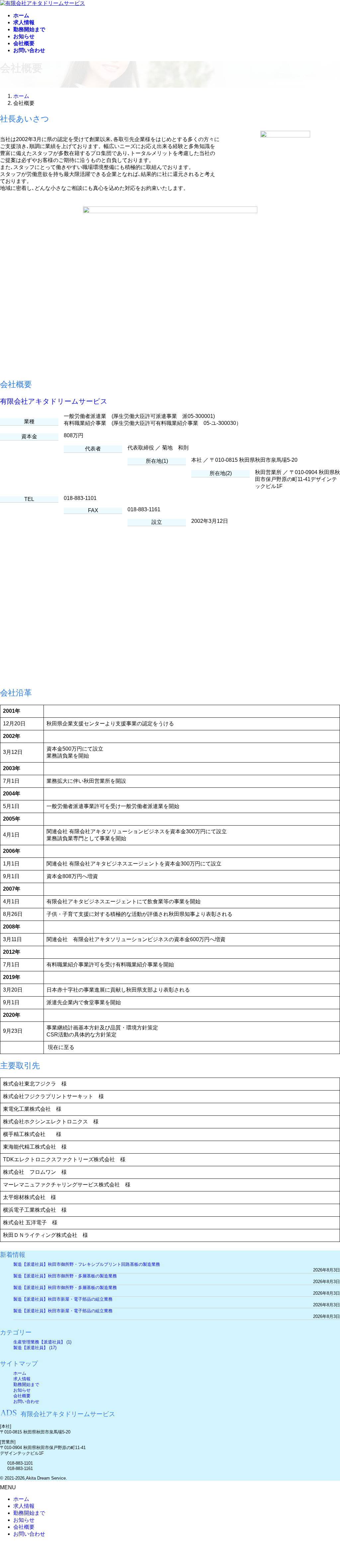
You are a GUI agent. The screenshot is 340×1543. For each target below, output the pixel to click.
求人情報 (22, 1378)
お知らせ (22, 1390)
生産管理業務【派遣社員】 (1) (42, 1342)
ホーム (19, 1373)
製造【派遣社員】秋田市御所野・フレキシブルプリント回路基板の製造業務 (86, 1264)
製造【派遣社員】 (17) (34, 1347)
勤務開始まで (26, 1384)
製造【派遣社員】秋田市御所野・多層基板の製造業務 (65, 1275)
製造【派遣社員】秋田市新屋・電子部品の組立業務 (63, 1299)
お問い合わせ (26, 1401)
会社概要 (22, 1395)
